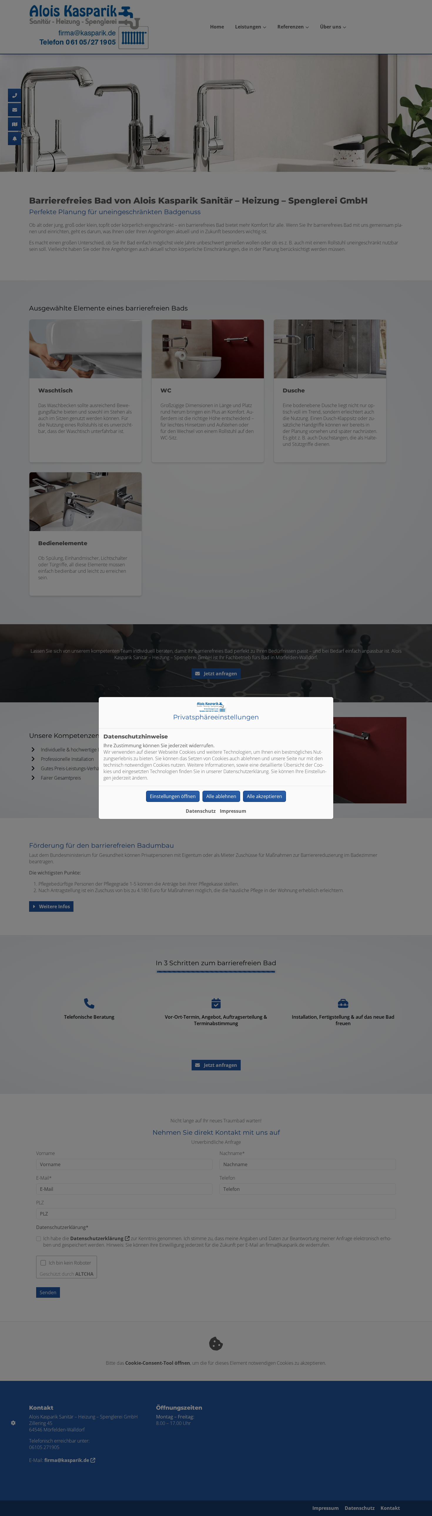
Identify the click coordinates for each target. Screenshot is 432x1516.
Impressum (233, 811)
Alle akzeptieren (264, 796)
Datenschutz (201, 811)
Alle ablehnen (221, 796)
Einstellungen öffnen (173, 796)
